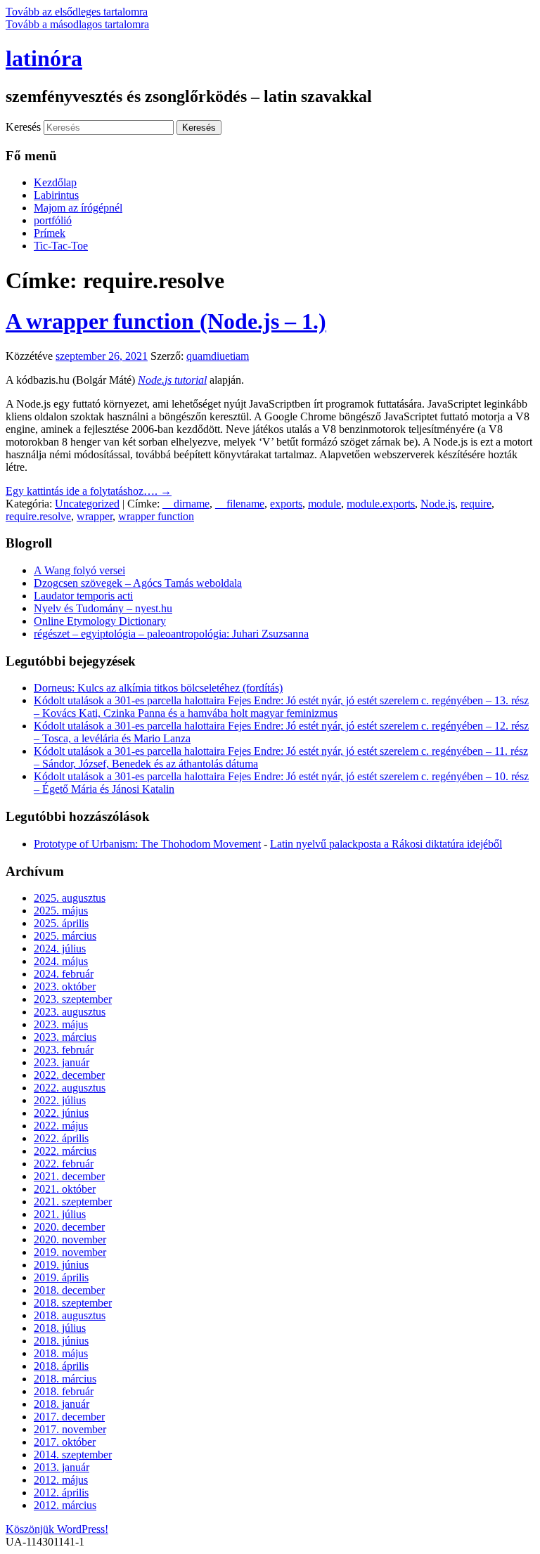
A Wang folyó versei (79, 570)
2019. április (61, 1277)
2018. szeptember (73, 1303)
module (324, 504)
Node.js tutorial (172, 380)
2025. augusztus (69, 898)
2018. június (61, 1341)
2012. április (61, 1492)
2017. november (70, 1429)
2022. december (69, 1075)
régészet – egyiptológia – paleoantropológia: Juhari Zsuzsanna (171, 634)
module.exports (381, 504)
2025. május (61, 911)
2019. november (70, 1252)
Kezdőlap (55, 182)
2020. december (69, 1227)
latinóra (44, 58)
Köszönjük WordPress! (57, 1529)
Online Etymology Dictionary (100, 621)
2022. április (61, 1138)
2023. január (61, 1062)
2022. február (64, 1164)
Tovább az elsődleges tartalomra (77, 12)
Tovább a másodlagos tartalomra (77, 24)
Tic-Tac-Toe (61, 246)
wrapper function (156, 516)
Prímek (49, 233)
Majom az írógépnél (78, 208)
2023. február (64, 1050)
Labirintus (56, 195)
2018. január (61, 1404)
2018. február (64, 1391)
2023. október (65, 986)
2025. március (65, 936)
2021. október (65, 1189)
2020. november (70, 1239)
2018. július (60, 1328)
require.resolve (38, 516)
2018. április (61, 1366)
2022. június (61, 1113)
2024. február (64, 974)
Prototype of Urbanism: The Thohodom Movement (147, 844)
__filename (239, 504)
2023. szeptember (73, 999)
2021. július (60, 1214)
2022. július (60, 1100)
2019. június (61, 1265)
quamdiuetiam (217, 356)
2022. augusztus (69, 1088)
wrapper (94, 516)
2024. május (61, 961)
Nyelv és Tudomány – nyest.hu (103, 608)
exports (286, 504)
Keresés (23, 127)
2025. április (61, 923)
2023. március (65, 1037)
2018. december (69, 1290)
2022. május (61, 1126)
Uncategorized (87, 504)
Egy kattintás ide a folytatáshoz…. (89, 491)
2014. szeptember (73, 1455)
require (476, 504)
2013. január (61, 1467)
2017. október (65, 1442)
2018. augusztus (69, 1315)
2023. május (61, 1024)
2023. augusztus (69, 1012)
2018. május (61, 1353)
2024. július (60, 948)
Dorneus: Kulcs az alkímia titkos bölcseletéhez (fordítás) (158, 688)
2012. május (61, 1480)
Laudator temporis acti (83, 596)
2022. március (65, 1151)
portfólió (53, 220)
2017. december (69, 1417)
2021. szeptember (73, 1201)
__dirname (186, 504)
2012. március (65, 1505)
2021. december (69, 1176)
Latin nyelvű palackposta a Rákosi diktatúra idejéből (386, 844)
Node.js (437, 504)
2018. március (65, 1379)
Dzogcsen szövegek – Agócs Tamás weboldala (138, 583)
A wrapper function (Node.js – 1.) (166, 321)
